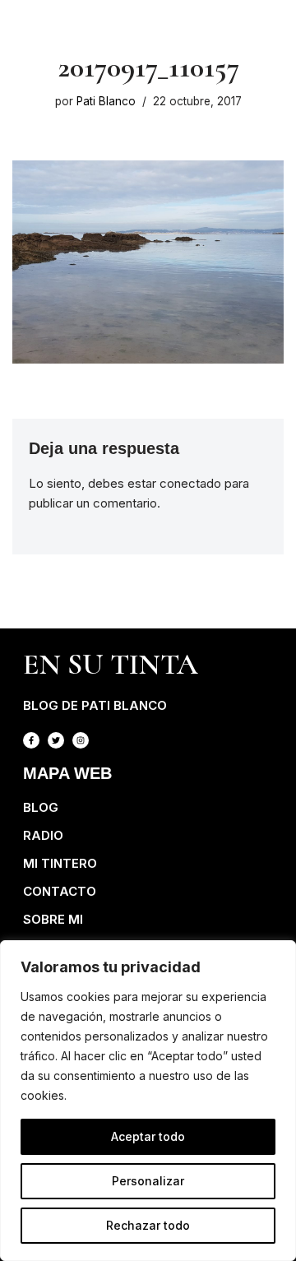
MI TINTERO (60, 863)
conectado (190, 483)
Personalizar (148, 1181)
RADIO (43, 835)
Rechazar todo (148, 1225)
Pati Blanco (106, 101)
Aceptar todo (148, 1136)
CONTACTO (59, 891)
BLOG (40, 807)
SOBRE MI (53, 919)
